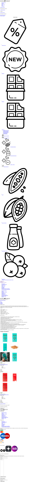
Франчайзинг (3, 285)
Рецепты (3, 3)
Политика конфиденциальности (6, 289)
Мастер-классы (4, 2)
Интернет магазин (4, 290)
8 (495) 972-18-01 (2, 7)
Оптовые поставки (4, 284)
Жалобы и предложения (5, 295)
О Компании (3, 286)
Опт (2, 5)
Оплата (3, 418)
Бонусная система (4, 294)
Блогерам (3, 287)
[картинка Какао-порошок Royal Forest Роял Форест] (9, 352)
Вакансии (3, 425)
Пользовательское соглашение (6, 288)
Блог (2, 423)
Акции (3, 291)
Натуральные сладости (3, 282)
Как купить (3, 4)
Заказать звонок (15, 17)
